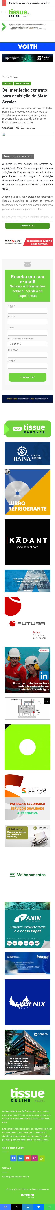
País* (11, 327)
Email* (11, 316)
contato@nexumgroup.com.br (15, 1177)
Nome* (11, 305)
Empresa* (13, 349)
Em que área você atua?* (21, 338)
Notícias (14, 77)
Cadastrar (27, 377)
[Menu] (3, 14)
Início (6, 77)
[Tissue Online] (19, 12)
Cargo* (11, 360)
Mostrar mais (27, 226)
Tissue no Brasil (22, 83)
